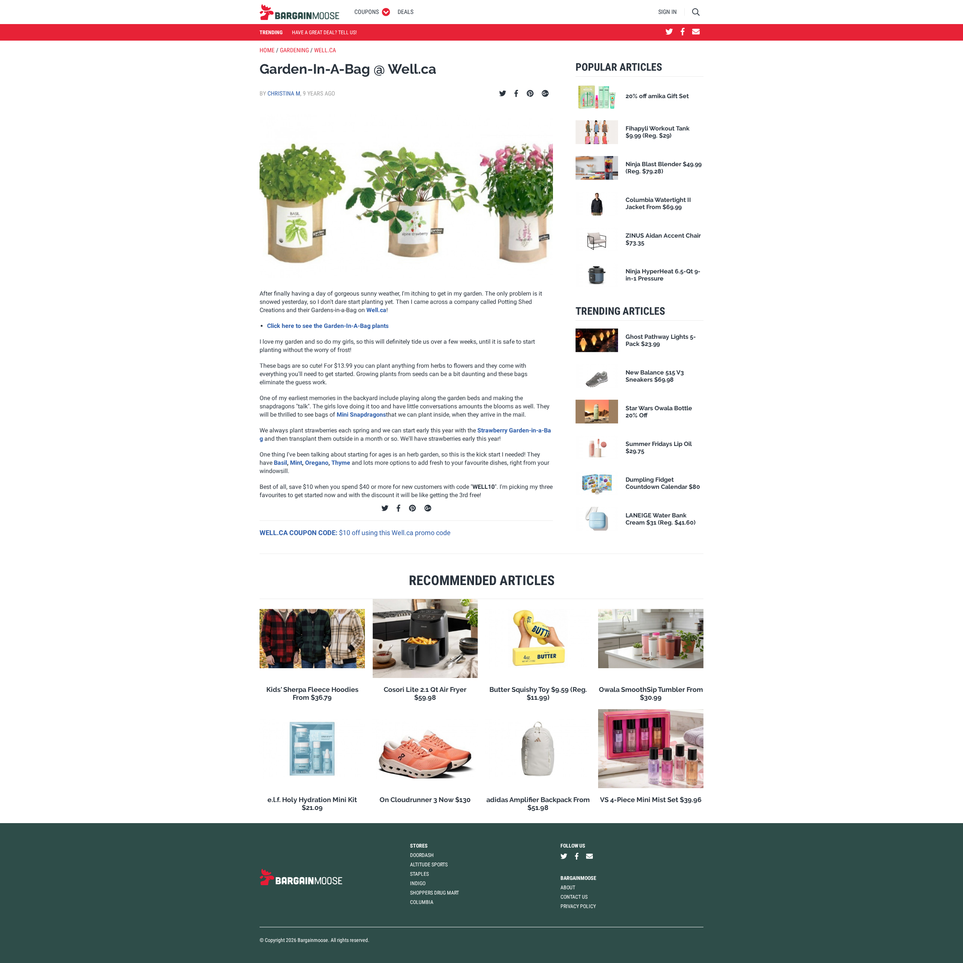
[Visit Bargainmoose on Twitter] (669, 32)
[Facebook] (516, 93)
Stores (419, 846)
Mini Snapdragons (361, 414)
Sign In (667, 11)
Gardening (294, 50)
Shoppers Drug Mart (434, 893)
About (567, 887)
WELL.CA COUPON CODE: (299, 533)
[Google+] (545, 93)
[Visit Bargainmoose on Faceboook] (682, 32)
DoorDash (422, 855)
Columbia (421, 902)
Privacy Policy (578, 906)
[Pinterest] (530, 93)
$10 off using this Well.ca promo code (395, 533)
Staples (419, 874)
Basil (280, 462)
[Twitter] (502, 93)
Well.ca (325, 50)
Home (267, 50)
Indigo (417, 883)
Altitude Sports (429, 864)
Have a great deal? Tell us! (324, 32)
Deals (405, 11)
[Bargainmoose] (299, 12)
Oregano (316, 462)
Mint (296, 462)
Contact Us (574, 897)
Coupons (366, 11)
